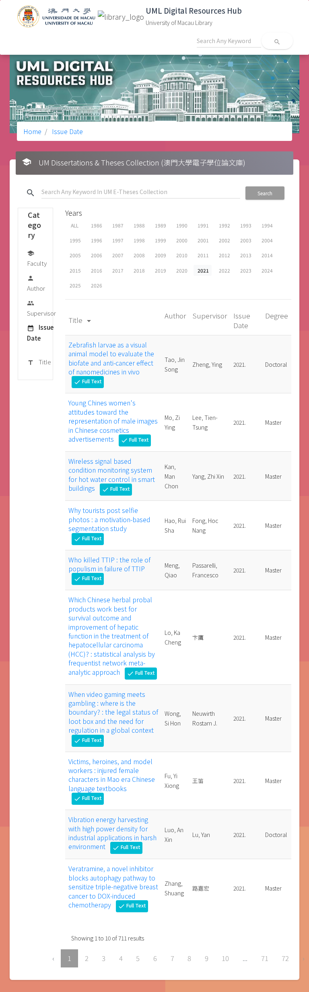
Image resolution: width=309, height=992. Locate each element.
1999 (160, 240)
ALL (74, 225)
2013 (245, 255)
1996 (96, 240)
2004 (267, 240)
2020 (181, 270)
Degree (276, 315)
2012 (224, 255)
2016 (96, 270)
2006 (96, 255)
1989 (160, 225)
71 (264, 958)
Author (36, 283)
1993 (245, 225)
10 (225, 958)
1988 (139, 225)
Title (39, 361)
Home (32, 131)
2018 (139, 270)
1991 (203, 225)
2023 (245, 270)
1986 (96, 225)
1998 (139, 240)
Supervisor (41, 308)
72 (285, 958)
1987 (118, 225)
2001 (203, 240)
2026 (96, 285)
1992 (224, 225)
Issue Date (66, 131)
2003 (245, 240)
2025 (75, 285)
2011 (203, 255)
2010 (181, 255)
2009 (160, 255)
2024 (267, 270)
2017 (118, 270)
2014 (267, 255)
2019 (160, 270)
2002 (224, 240)
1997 (118, 240)
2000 (181, 240)
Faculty (37, 258)
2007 (118, 255)
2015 (75, 270)
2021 (203, 270)
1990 (181, 225)
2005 (75, 255)
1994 (267, 225)
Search (265, 193)
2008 (139, 255)
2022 (224, 270)
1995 (75, 240)
